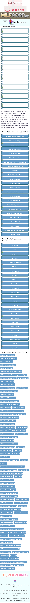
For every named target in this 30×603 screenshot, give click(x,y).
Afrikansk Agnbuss (6, 542)
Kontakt (26, 593)
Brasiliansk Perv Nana (7, 424)
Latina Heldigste (5, 408)
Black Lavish (18, 476)
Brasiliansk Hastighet (7, 499)
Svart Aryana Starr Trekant (8, 496)
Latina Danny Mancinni (18, 431)
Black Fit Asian (5, 457)
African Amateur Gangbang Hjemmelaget (13, 375)
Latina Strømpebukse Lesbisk (9, 404)
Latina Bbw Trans (5, 516)
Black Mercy (24, 460)
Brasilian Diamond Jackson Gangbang (12, 467)
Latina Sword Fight (21, 434)
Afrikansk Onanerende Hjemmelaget (11, 411)
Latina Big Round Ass (19, 562)
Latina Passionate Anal (7, 427)
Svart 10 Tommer (5, 562)
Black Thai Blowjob (22, 388)
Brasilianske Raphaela (7, 486)
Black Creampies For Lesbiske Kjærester (13, 532)
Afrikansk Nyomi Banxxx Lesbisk (10, 539)
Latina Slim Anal (5, 552)
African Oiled (23, 506)
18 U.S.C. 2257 (4, 593)
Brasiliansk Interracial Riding (9, 460)
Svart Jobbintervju (18, 408)
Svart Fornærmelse (6, 368)
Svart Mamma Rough (7, 440)
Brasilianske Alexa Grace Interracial (11, 473)
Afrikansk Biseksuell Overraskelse (11, 371)
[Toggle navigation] (5, 22)
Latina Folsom (4, 565)
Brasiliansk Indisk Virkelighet (9, 417)
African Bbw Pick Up (21, 503)
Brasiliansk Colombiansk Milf (9, 559)
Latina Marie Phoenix (7, 480)
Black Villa (13, 555)
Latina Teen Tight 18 (22, 499)
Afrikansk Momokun (6, 394)
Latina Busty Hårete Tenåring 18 (10, 545)
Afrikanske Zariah (22, 378)
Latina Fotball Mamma (7, 526)
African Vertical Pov (6, 503)
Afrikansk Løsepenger (7, 568)
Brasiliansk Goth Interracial (9, 437)
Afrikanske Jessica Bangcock (9, 549)
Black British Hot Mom (7, 355)
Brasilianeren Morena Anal (8, 506)
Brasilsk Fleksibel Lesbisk (8, 470)
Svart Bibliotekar (22, 427)
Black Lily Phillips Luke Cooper (10, 453)
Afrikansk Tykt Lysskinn (8, 398)
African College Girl (17, 565)
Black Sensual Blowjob (7, 483)
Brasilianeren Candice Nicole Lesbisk (12, 529)
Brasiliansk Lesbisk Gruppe (9, 391)
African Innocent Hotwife (8, 358)
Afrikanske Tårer (23, 470)
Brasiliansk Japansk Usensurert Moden (12, 414)
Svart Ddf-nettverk (6, 476)
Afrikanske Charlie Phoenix (9, 444)
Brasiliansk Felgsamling (7, 378)
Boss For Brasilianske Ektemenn (10, 509)
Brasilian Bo (4, 536)
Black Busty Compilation (8, 421)
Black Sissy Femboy (6, 362)
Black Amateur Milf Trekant (8, 493)
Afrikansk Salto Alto (6, 513)
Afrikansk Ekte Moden (7, 385)
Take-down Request (16, 593)
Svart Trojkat (21, 447)
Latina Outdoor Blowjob (7, 490)
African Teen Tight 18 (7, 381)
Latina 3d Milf (17, 450)
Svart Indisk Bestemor (7, 388)
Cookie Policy (15, 595)
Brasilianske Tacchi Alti (7, 447)
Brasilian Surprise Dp (21, 513)
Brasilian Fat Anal (5, 450)
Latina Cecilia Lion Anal (17, 536)
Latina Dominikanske (7, 434)
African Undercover (6, 522)
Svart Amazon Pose (20, 522)
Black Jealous (4, 431)
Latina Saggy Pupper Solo (20, 552)
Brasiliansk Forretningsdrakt (9, 401)
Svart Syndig (4, 555)
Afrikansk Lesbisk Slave (8, 365)
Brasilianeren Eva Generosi (8, 519)
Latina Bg (3, 463)
